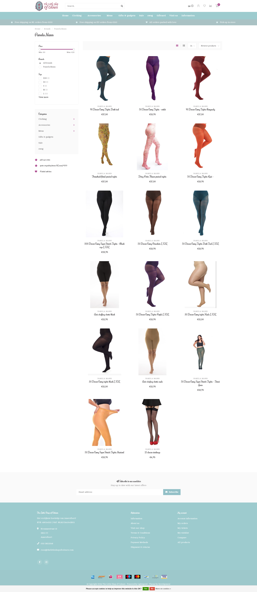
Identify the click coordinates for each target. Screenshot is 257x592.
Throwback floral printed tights (104, 176)
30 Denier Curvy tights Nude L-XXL (200, 314)
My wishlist (183, 533)
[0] (217, 6)
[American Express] (93, 577)
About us (135, 523)
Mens (110, 15)
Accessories (94, 15)
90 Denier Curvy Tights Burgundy (200, 109)
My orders (183, 523)
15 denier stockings (152, 452)
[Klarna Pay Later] (119, 577)
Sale (141, 15)
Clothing (77, 15)
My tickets (183, 528)
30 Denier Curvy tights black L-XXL (104, 381)
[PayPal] (155, 577)
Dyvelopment (164, 584)
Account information (187, 518)
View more (43, 97)
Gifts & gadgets (127, 15)
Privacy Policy (138, 537)
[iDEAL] (110, 577)
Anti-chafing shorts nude (152, 381)
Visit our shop (138, 528)
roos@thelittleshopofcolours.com (57, 550)
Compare (182, 537)
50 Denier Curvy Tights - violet (152, 109)
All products (184, 542)
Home (65, 15)
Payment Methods (139, 542)
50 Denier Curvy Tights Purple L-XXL (152, 314)
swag (150, 15)
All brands (47, 63)
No (152, 589)
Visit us (173, 15)
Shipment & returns (140, 547)
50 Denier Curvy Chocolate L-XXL (152, 243)
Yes (145, 589)
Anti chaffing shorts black (104, 314)
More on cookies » (163, 589)
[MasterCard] (137, 577)
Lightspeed (142, 584)
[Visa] (164, 577)
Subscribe (173, 492)
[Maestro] (128, 577)
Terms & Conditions (140, 533)
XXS (46, 78)
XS (45, 82)
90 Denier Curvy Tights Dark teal (104, 109)
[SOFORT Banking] (101, 577)
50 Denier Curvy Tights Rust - (200, 176)
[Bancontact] (146, 577)
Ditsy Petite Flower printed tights (152, 176)
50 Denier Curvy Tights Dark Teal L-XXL (200, 243)
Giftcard (161, 15)
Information (188, 15)
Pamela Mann (49, 67)
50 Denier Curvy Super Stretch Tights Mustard (104, 452)
